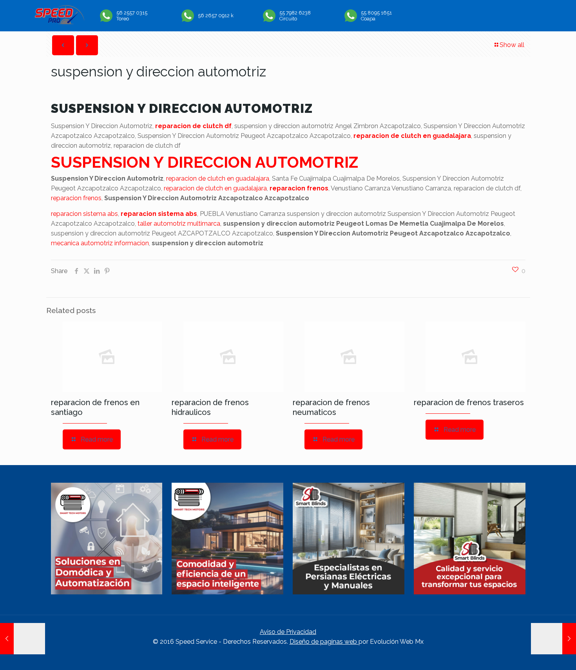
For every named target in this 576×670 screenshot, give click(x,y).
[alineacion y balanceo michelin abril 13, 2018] (22, 638)
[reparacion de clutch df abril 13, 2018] (553, 638)
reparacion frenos (299, 188)
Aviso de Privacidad (288, 632)
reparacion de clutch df (193, 126)
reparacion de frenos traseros (469, 402)
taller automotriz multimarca (179, 223)
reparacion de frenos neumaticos (331, 407)
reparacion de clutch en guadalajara (412, 135)
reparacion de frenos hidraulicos (210, 407)
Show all (512, 45)
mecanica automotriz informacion (100, 243)
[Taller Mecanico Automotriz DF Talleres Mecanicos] (59, 22)
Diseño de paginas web (324, 641)
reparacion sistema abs (84, 213)
